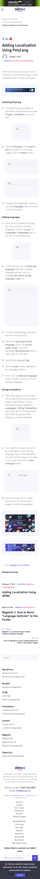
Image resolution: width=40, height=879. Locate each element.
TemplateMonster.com (16, 795)
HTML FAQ (6, 696)
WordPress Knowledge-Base (23, 61)
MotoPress (19, 834)
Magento (18, 607)
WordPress (8, 61)
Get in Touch (19, 808)
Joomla (6, 721)
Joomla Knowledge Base (12, 728)
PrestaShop (8, 707)
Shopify (6, 683)
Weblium (19, 831)
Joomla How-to (8, 724)
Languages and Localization (19, 565)
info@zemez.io (23, 791)
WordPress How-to (9, 673)
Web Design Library (19, 843)
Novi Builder (19, 840)
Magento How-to (29, 607)
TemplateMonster (19, 821)
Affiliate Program (19, 817)
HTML (5, 692)
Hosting (19, 805)
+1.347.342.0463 (27, 788)
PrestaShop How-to (10, 710)
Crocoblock (19, 824)
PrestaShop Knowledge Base (13, 714)
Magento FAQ (7, 738)
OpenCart (7, 752)
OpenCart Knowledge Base (13, 756)
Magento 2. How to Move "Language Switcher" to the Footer (20, 616)
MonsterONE (19, 837)
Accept (20, 875)
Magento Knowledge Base (12, 746)
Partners (19, 814)
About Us (19, 802)
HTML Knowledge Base (11, 700)
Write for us (19, 811)
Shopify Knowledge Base (12, 687)
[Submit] (35, 858)
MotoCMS (19, 828)
